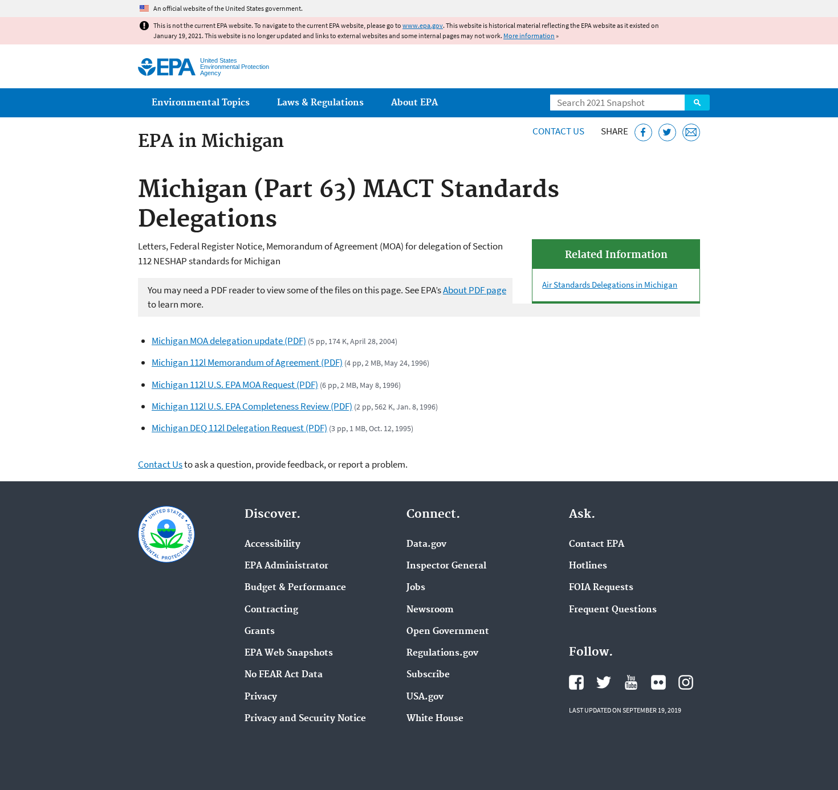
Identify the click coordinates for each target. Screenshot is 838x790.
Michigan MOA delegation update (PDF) (229, 340)
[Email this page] (691, 132)
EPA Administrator (286, 566)
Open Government (447, 632)
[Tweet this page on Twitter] (667, 132)
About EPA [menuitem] (414, 102)
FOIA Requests (601, 588)
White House (434, 719)
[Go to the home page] (167, 67)
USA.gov (425, 697)
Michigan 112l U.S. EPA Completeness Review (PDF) (252, 406)
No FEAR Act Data (284, 675)
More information (529, 35)
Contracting (271, 610)
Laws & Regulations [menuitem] (320, 102)
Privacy (261, 697)
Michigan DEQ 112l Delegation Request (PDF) (239, 427)
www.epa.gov (422, 25)
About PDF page (474, 290)
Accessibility (272, 544)
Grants (260, 632)
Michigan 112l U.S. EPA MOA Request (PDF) (235, 384)
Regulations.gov (442, 653)
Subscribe (428, 675)
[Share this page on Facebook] (643, 132)
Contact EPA (596, 544)
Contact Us (558, 131)
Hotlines (588, 566)
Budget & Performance (295, 588)
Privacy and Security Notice (305, 719)
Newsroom (430, 610)
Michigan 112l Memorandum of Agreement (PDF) (247, 362)
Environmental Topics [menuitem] (201, 102)
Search (697, 102)
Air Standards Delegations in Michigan (609, 284)
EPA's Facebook (576, 682)
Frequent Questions (613, 610)
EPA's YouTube (631, 682)
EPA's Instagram (685, 682)
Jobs (415, 588)
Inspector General (446, 566)
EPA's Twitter (603, 682)
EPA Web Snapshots (289, 653)
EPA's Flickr (658, 682)
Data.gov (426, 544)
